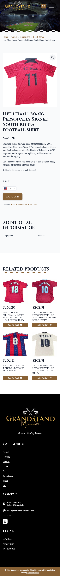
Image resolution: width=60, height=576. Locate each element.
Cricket (5, 466)
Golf (4, 471)
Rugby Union (8, 476)
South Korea (38, 36)
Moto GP (6, 461)
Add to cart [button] (13, 324)
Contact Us (7, 515)
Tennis (5, 481)
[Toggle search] (43, 6)
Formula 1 (6, 457)
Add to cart (12, 196)
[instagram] (5, 521)
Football (14, 36)
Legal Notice (8, 539)
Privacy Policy (8, 544)
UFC (4, 485)
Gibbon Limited (33, 572)
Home (5, 36)
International (25, 36)
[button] (53, 57)
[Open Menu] (51, 6)
